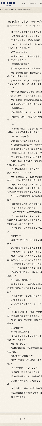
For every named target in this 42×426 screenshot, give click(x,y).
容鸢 (28, 26)
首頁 (23, 3)
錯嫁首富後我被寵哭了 (25, 9)
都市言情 (13, 9)
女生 (6, 9)
